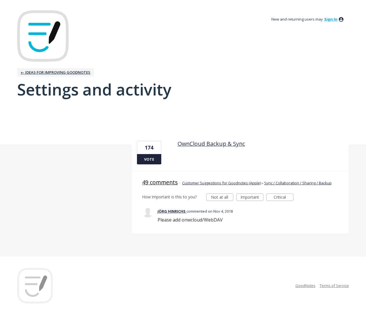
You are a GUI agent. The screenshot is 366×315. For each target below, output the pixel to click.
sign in (330, 19)
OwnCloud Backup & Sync (211, 143)
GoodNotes (305, 285)
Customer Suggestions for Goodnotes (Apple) (221, 183)
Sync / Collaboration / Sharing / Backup (298, 183)
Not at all (222, 197)
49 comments (160, 182)
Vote (149, 159)
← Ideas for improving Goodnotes (55, 72)
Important (251, 197)
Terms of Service (334, 285)
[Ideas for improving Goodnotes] (43, 36)
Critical (283, 197)
